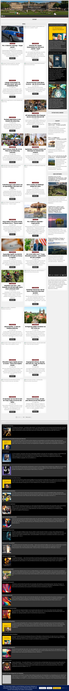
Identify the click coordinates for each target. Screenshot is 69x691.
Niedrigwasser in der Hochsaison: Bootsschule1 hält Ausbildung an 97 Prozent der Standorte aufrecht (57, 176)
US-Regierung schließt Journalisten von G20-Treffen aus (35, 327)
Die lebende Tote (5, 442)
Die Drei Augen (52, 54)
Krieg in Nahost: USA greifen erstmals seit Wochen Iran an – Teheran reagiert (12, 222)
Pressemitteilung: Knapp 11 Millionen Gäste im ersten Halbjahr (56, 236)
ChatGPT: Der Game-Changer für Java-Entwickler (12, 650)
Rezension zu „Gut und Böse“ (8, 520)
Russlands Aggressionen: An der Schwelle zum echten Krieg (12, 120)
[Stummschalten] (63, 272)
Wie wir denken (5, 429)
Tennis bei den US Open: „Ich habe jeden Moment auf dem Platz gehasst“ (35, 399)
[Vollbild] (65, 272)
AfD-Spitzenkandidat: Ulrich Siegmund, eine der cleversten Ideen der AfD (35, 116)
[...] (55, 51)
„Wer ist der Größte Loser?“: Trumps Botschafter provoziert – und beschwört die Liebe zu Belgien (35, 255)
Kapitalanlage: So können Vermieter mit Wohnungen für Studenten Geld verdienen (35, 150)
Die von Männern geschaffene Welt (9, 676)
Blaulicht (13, 43)
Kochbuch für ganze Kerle (7, 546)
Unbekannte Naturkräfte (7, 663)
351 (23, 417)
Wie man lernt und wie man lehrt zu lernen (11, 455)
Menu (4, 16)
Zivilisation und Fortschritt (8, 559)
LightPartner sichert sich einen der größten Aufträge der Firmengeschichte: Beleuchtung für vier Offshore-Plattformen (56, 206)
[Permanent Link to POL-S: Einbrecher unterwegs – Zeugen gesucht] (12, 34)
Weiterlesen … (51, 131)
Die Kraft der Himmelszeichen (8, 468)
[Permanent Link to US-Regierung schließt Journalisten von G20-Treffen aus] (35, 315)
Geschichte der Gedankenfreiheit (9, 585)
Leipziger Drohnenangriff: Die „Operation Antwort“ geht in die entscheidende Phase (12, 84)
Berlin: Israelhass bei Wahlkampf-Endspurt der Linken (35, 185)
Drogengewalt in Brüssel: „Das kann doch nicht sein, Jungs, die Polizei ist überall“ (35, 363)
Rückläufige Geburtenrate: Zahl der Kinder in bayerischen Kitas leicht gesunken (35, 291)
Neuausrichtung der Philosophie (55, 24)
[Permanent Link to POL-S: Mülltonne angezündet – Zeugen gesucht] (35, 210)
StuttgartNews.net (34, 7)
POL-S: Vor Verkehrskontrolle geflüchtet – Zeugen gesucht (57, 153)
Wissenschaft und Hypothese (8, 598)
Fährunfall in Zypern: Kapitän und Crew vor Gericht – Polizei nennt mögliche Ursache (12, 363)
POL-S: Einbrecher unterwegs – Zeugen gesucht (12, 46)
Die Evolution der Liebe (7, 572)
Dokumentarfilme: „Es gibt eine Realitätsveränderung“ (12, 327)
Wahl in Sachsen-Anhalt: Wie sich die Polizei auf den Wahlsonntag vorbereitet (12, 150)
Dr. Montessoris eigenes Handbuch (9, 611)
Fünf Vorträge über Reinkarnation (9, 494)
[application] (57, 268)
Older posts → (29, 417)
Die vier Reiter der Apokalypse (8, 481)
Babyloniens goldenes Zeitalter (8, 533)
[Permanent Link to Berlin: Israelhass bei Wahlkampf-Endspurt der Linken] (35, 173)
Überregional (35, 43)
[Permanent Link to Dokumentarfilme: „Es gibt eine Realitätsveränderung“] (12, 315)
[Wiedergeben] (50, 272)
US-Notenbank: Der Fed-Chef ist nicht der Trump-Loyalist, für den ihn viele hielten (12, 400)
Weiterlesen (12, 58)
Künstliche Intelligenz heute (55, 82)
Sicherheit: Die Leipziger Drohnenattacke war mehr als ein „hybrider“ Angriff (35, 47)
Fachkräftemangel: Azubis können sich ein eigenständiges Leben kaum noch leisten (12, 186)
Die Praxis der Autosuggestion (8, 624)
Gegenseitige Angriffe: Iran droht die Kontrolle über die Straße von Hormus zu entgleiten (12, 255)
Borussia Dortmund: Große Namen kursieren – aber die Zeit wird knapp (35, 83)
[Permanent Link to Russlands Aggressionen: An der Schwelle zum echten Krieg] (12, 108)
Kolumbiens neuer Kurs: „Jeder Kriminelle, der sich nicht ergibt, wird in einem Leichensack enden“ (12, 287)
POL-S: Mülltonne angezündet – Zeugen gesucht (35, 222)
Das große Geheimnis (7, 637)
